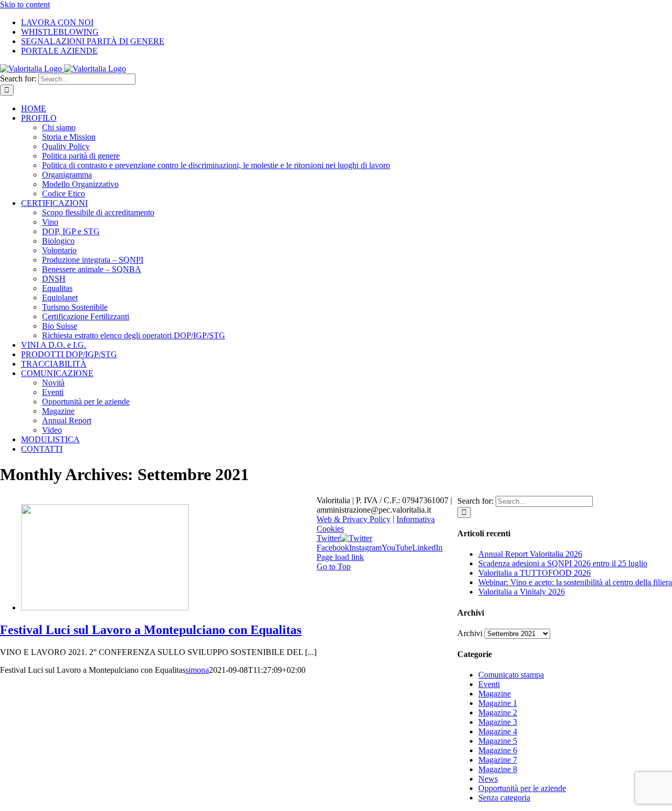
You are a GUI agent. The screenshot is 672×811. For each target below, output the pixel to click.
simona (197, 670)
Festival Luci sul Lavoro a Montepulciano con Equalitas (150, 630)
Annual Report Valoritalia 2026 (530, 553)
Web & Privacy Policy (354, 519)
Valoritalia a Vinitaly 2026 (521, 591)
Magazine (494, 693)
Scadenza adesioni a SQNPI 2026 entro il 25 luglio (562, 563)
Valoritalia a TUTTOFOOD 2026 (534, 572)
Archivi (469, 633)
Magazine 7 (497, 759)
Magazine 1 (497, 703)
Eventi (489, 684)
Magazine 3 (497, 722)
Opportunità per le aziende (522, 788)
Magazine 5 (497, 740)
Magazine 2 (497, 712)
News (488, 778)
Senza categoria (504, 797)
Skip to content (25, 4)
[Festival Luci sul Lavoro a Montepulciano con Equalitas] (105, 607)
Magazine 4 (497, 731)
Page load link (340, 557)
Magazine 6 (497, 750)
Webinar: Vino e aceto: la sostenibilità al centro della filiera (575, 582)
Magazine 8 (497, 769)
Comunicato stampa (511, 674)
